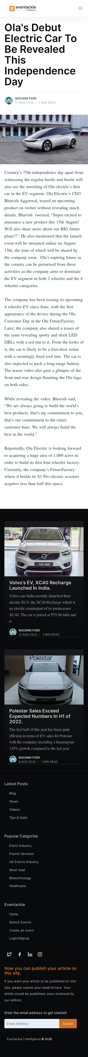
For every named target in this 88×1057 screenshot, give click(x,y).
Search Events (20, 922)
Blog (12, 793)
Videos (14, 809)
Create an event (21, 930)
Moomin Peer (25, 98)
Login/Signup (19, 938)
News (13, 801)
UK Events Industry (24, 862)
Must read (17, 870)
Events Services (21, 854)
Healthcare (17, 886)
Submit (68, 1024)
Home (13, 914)
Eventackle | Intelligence (24, 1039)
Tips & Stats (18, 818)
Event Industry (20, 846)
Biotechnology (20, 878)
